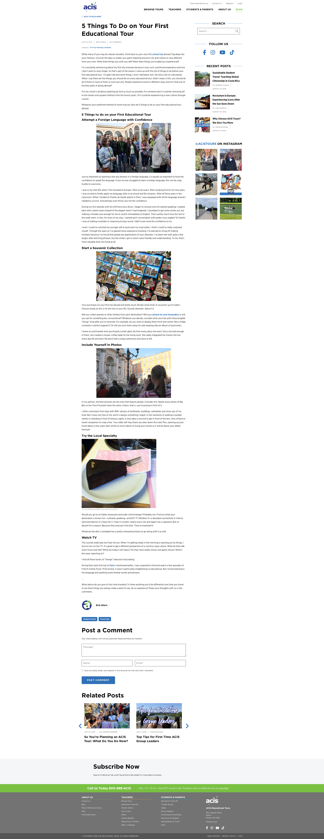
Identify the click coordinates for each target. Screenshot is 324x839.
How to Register (167, 811)
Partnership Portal (88, 815)
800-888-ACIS (120, 788)
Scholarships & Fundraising (171, 815)
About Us (224, 9)
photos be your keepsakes (165, 314)
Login (239, 3)
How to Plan (126, 811)
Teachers (174, 9)
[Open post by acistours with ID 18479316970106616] (206, 184)
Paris (112, 565)
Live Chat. (224, 788)
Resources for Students (170, 818)
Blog (239, 9)
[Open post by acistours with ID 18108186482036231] (206, 160)
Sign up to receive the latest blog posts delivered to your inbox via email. (127, 775)
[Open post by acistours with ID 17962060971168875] (231, 209)
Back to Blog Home (92, 17)
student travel (89, 619)
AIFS (83, 811)
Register (229, 3)
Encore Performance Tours (92, 808)
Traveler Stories (167, 804)
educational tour (94, 74)
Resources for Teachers (130, 821)
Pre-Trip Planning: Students (100, 47)
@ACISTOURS (205, 144)
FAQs (163, 825)
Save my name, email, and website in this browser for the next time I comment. (118, 671)
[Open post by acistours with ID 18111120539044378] (231, 184)
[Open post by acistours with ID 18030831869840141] (231, 160)
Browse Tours (153, 9)
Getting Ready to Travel (170, 821)
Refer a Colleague (128, 825)
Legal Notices (213, 836)
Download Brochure (199, 3)
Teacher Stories (127, 808)
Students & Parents (199, 9)
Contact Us (217, 3)
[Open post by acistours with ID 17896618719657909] (206, 209)
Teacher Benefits (127, 818)
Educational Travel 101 (129, 804)
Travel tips (104, 619)
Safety (123, 815)
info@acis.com (211, 822)
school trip (157, 54)
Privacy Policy (229, 836)
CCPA (240, 836)
